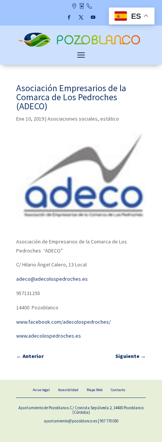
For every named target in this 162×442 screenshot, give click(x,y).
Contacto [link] (89, 7)
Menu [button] (81, 55)
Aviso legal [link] (41, 389)
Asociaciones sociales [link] (72, 118)
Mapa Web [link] (94, 389)
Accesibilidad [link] (68, 389)
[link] (81, 46)
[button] (68, 17)
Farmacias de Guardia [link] (81, 7)
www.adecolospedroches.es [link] (48, 335)
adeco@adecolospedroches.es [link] (52, 278)
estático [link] (109, 118)
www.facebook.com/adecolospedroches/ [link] (63, 321)
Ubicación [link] (74, 7)
